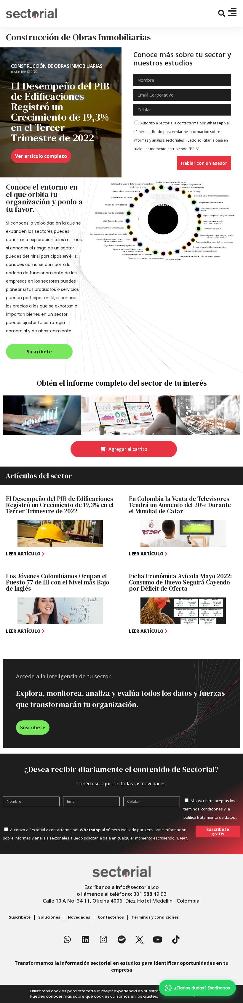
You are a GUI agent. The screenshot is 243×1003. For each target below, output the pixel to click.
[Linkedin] (85, 939)
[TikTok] (175, 939)
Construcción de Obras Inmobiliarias (57, 66)
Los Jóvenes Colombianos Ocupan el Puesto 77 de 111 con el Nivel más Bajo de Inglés (57, 582)
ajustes (150, 996)
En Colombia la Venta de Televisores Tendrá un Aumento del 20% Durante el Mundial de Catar (180, 504)
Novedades (79, 917)
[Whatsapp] (67, 939)
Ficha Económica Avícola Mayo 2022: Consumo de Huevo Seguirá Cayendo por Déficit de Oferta (180, 582)
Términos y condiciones (155, 917)
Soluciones (49, 917)
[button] (222, 13)
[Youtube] (157, 939)
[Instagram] (103, 939)
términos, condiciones (203, 809)
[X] (139, 939)
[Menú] (232, 12)
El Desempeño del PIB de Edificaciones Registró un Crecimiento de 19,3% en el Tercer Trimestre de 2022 (60, 504)
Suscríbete (20, 917)
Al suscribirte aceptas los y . (210, 809)
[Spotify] (121, 939)
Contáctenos (111, 917)
